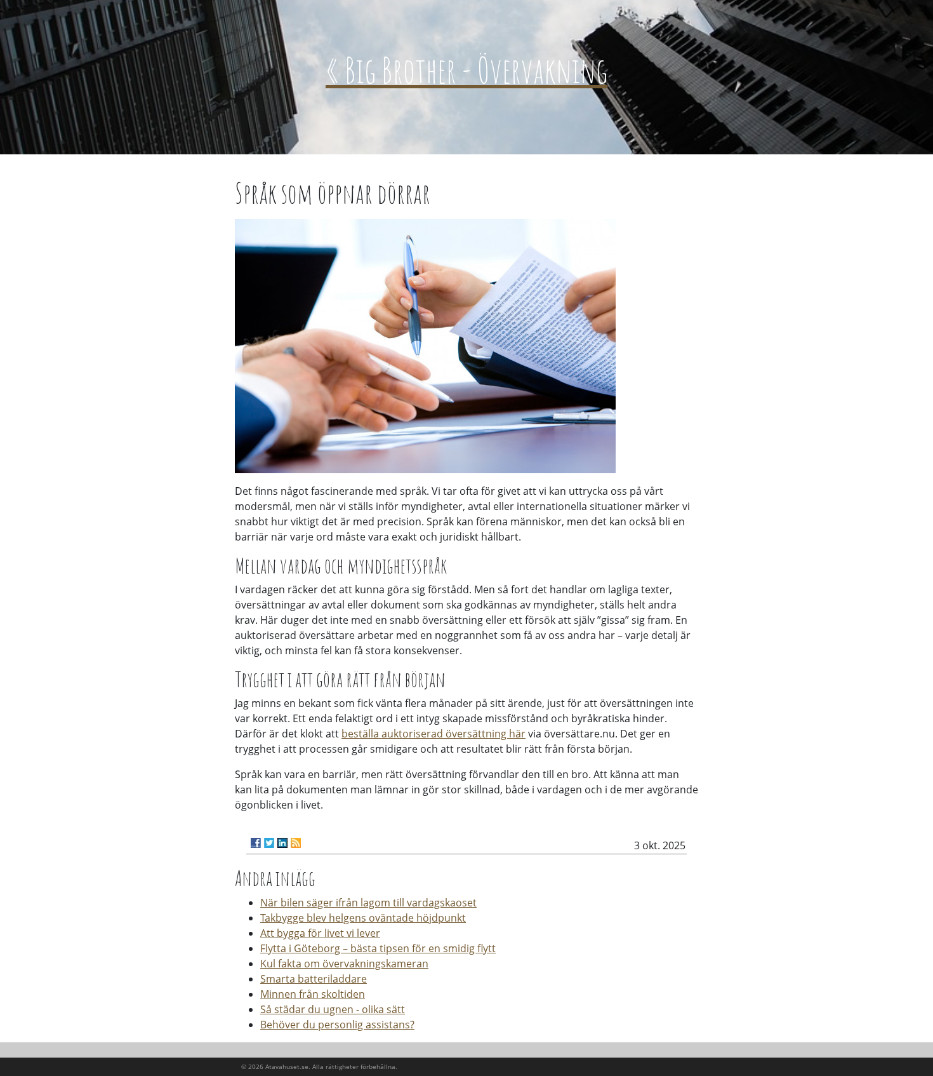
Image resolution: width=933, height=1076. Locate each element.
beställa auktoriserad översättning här (433, 734)
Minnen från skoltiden (312, 994)
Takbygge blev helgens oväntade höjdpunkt (363, 918)
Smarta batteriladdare (313, 979)
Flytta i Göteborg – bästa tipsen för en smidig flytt (378, 948)
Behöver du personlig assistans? (337, 1025)
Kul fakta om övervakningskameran (344, 964)
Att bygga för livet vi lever (320, 933)
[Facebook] (256, 843)
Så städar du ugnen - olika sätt (332, 1009)
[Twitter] (269, 843)
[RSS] (296, 843)
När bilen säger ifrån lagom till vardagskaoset (368, 903)
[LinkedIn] (282, 843)
